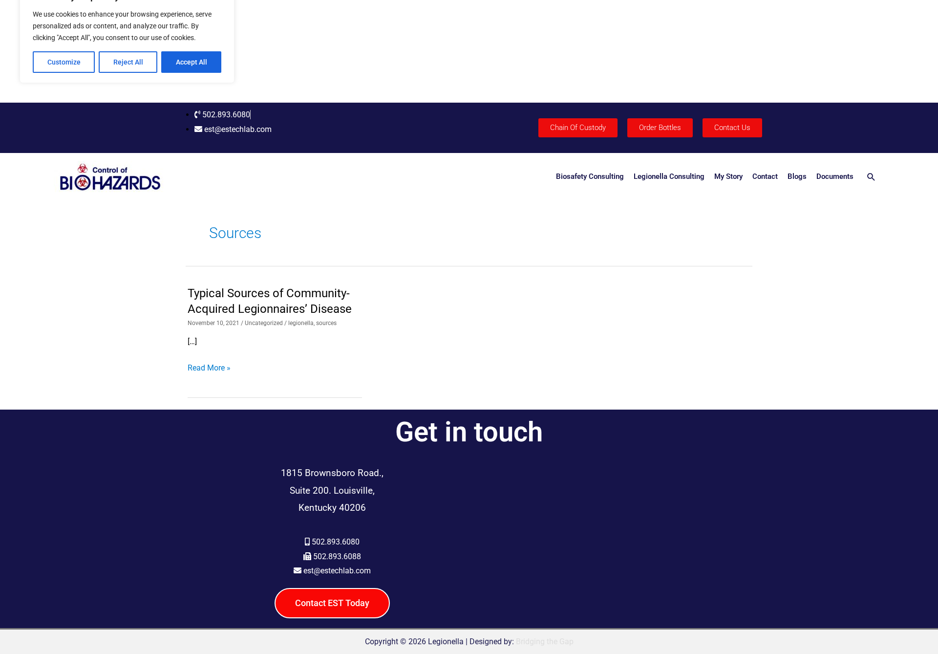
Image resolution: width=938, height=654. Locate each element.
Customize (64, 62)
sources (326, 323)
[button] (871, 177)
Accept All (191, 62)
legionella (301, 323)
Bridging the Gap (545, 641)
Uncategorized (264, 323)
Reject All (128, 62)
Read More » (209, 368)
